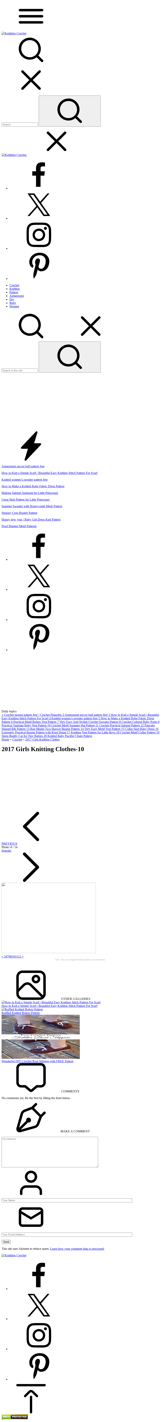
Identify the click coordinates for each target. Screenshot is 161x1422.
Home (5, 739)
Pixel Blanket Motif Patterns (19, 526)
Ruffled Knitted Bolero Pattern (21, 1013)
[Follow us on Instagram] (38, 248)
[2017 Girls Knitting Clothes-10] (49, 952)
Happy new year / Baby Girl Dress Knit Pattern (31, 519)
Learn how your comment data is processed (77, 1248)
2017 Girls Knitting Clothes (42, 739)
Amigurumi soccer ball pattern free (23, 466)
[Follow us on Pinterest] (38, 278)
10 (13, 956)
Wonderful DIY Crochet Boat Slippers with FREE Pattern (37, 1061)
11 (16, 956)
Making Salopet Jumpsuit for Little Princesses (30, 493)
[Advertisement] (80, 402)
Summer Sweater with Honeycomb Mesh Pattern (32, 506)
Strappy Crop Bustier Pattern (19, 513)
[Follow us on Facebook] (38, 188)
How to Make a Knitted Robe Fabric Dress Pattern (33, 486)
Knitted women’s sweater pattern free (25, 479)
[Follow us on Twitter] (38, 218)
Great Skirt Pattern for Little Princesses (26, 499)
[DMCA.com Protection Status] (15, 1418)
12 (19, 956)
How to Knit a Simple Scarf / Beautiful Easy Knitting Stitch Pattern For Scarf (49, 473)
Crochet (17, 739)
